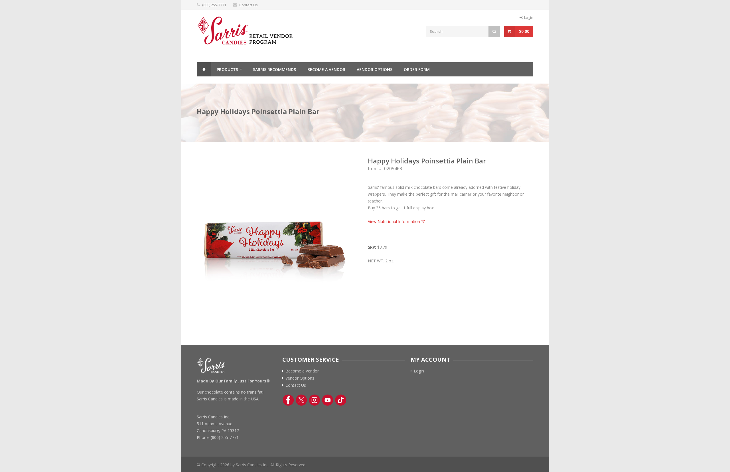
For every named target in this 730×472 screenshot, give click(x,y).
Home (204, 69)
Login (528, 17)
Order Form (417, 69)
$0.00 (524, 31)
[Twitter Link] (301, 400)
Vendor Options (374, 69)
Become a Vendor (326, 69)
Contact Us (248, 4)
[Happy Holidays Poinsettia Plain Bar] (276, 236)
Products (227, 69)
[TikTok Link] (341, 400)
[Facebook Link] (288, 400)
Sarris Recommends (274, 69)
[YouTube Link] (328, 400)
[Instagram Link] (315, 400)
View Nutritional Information (394, 221)
